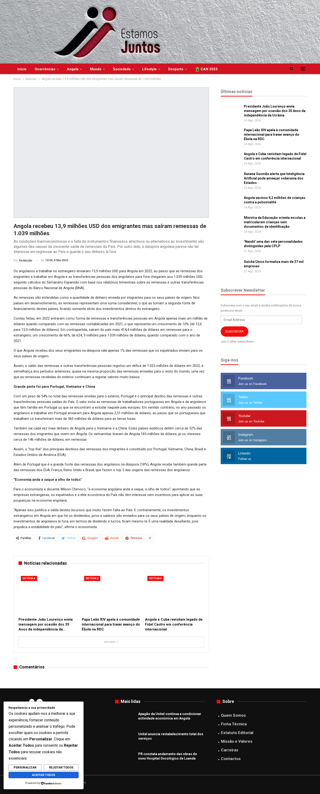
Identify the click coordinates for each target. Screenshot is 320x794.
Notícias (28, 578)
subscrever (234, 331)
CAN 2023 (209, 69)
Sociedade (122, 69)
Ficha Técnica (234, 724)
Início (21, 69)
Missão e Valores (236, 741)
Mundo (95, 69)
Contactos (231, 758)
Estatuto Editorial (237, 732)
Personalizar (25, 767)
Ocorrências (45, 69)
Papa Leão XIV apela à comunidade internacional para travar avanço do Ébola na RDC (271, 134)
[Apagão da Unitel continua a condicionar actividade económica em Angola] (125, 719)
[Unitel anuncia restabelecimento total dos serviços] (125, 739)
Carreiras (229, 750)
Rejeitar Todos (61, 767)
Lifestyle (149, 69)
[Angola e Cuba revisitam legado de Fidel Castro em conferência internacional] (174, 594)
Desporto (175, 69)
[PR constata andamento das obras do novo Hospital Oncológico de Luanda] (125, 759)
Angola (72, 69)
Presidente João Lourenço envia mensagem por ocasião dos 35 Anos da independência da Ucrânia (274, 110)
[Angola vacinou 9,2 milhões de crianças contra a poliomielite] (231, 203)
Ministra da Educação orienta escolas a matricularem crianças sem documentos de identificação (274, 222)
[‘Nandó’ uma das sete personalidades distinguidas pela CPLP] (231, 246)
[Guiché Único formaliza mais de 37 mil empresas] (231, 267)
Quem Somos (233, 715)
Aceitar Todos (43, 775)
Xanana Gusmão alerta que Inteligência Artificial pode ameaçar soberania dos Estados (274, 178)
